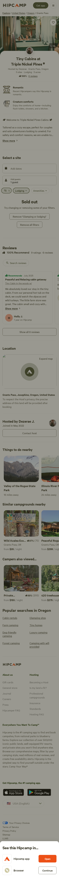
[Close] (29, 440)
